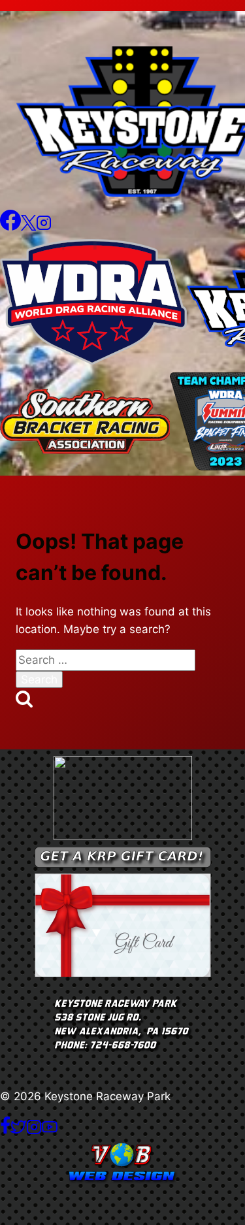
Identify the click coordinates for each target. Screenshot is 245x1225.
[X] (28, 226)
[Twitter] (18, 1130)
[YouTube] (49, 1130)
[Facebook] (10, 226)
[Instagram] (44, 226)
